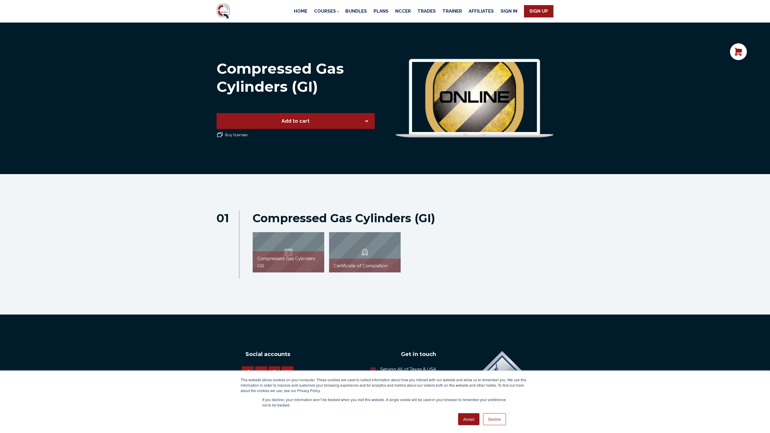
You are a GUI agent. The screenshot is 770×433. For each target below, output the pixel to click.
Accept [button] (468, 419)
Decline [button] (494, 419)
